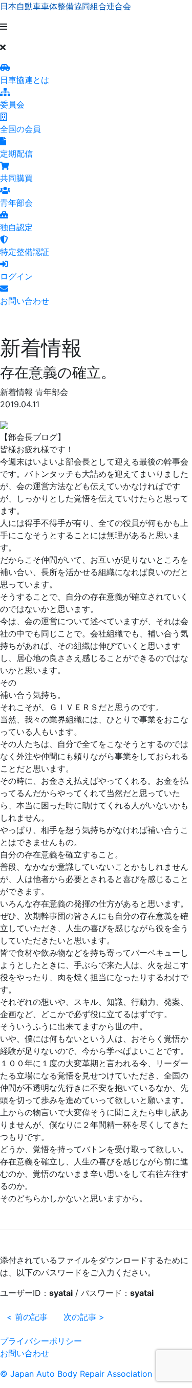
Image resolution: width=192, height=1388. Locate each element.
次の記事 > (83, 1317)
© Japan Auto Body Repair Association (76, 1374)
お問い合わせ (24, 1353)
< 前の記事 (27, 1317)
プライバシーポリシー (41, 1341)
